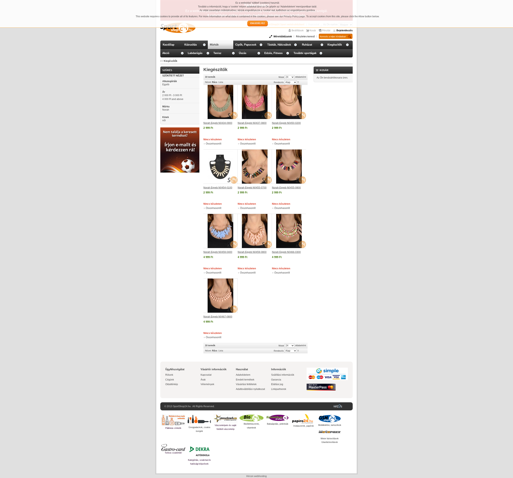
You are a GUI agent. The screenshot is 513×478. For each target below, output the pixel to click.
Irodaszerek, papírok (303, 426)
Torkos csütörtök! (173, 453)
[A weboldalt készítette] (339, 406)
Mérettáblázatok (283, 36)
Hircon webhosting (256, 476)
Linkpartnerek (278, 389)
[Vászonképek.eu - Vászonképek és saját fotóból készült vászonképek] (225, 418)
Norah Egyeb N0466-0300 (286, 252)
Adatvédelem (243, 374)
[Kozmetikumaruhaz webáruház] (278, 418)
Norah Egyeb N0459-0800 (252, 252)
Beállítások (298, 30)
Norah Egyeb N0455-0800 (286, 187)
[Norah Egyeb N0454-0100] (220, 166)
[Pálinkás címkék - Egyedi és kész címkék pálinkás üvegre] (173, 420)
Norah (165, 109)
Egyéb (165, 84)
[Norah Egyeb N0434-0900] (220, 102)
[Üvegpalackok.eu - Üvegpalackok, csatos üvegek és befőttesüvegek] (199, 419)
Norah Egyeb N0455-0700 (252, 187)
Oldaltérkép (171, 384)
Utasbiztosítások (329, 442)
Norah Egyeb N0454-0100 (217, 187)
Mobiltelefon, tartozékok (329, 425)
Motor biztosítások (330, 438)
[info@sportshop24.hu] (179, 129)
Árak (203, 379)
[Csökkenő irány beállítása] (298, 82)
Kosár (313, 30)
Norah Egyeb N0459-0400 (217, 252)
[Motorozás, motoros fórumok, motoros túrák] (330, 432)
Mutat (281, 77)
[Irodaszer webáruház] (304, 419)
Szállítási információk (282, 374)
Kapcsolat (206, 374)
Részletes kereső (305, 36)
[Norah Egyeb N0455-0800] (289, 166)
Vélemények (207, 384)
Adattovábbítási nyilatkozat (250, 389)
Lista (220, 82)
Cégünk (169, 379)
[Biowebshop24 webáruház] (251, 418)
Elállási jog (277, 384)
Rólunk (169, 374)
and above (172, 99)
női (164, 120)
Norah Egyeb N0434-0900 (217, 123)
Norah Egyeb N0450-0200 (286, 123)
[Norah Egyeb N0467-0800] (220, 295)
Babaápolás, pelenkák (277, 424)
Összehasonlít (213, 143)
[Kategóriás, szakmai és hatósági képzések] (199, 451)
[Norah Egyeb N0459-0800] (255, 231)
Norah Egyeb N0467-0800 (217, 316)
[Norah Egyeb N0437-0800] (255, 102)
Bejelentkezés (344, 30)
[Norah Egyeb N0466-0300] (289, 231)
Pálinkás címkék (173, 428)
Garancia (276, 379)
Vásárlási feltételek (246, 384)
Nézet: (208, 82)
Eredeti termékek (245, 379)
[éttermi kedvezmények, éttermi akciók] (173, 447)
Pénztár (326, 30)
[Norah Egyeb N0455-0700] (255, 166)
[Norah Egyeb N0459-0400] (220, 231)
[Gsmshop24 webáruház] (330, 418)
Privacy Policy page (294, 16)
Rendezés (279, 82)
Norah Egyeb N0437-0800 (252, 123)
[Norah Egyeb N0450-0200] (289, 102)
